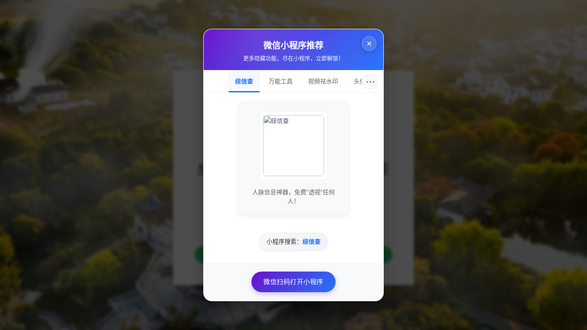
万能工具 (281, 81)
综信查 (244, 81)
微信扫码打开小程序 (293, 281)
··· (370, 81)
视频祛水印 (323, 81)
